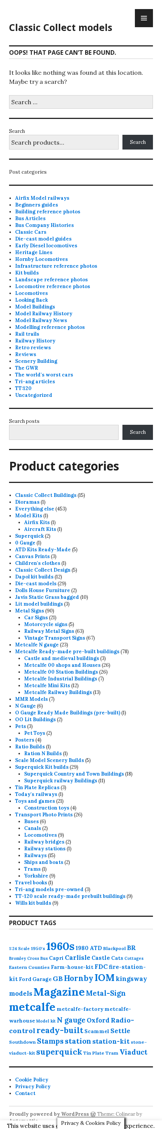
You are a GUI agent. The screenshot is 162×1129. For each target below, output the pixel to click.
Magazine (59, 992)
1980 (82, 948)
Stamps (50, 1041)
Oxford (98, 1020)
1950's (38, 948)
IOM (105, 978)
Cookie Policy (31, 1080)
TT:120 (23, 388)
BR (131, 948)
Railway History (35, 341)
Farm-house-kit (72, 967)
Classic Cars (30, 232)
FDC (101, 966)
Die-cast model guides (43, 239)
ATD (96, 948)
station (78, 1041)
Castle (101, 957)
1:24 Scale (19, 948)
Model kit (46, 1021)
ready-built (60, 1030)
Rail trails (27, 334)
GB (58, 978)
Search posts (24, 421)
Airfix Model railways (42, 198)
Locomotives (31, 293)
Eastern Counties (29, 967)
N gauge (71, 1019)
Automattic (23, 1121)
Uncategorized (33, 395)
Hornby (78, 978)
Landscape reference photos (51, 279)
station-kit (111, 1041)
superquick (59, 1052)
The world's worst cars (44, 375)
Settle (120, 1031)
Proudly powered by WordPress (49, 1114)
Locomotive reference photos (52, 286)
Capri (56, 958)
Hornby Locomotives (41, 259)
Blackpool (114, 948)
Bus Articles (30, 218)
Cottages (134, 958)
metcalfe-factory (80, 1009)
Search (17, 131)
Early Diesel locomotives (46, 245)
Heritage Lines (33, 252)
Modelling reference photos (50, 327)
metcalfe (32, 1007)
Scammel (96, 1031)
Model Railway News (41, 320)
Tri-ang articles (35, 381)
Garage (42, 979)
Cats (117, 958)
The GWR (26, 368)
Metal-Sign (106, 993)
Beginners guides (36, 205)
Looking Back (31, 300)
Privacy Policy (32, 1086)
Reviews (25, 354)
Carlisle (77, 957)
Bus (44, 958)
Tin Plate (93, 1053)
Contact (25, 1093)
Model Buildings (35, 307)
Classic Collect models (60, 27)
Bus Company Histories (44, 225)
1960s (60, 946)
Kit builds (27, 273)
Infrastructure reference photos (56, 266)
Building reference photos (47, 211)
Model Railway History (43, 313)
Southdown (22, 1042)
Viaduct (133, 1052)
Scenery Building (36, 361)
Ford (25, 979)
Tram (111, 1053)
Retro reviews (33, 347)
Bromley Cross (24, 958)
